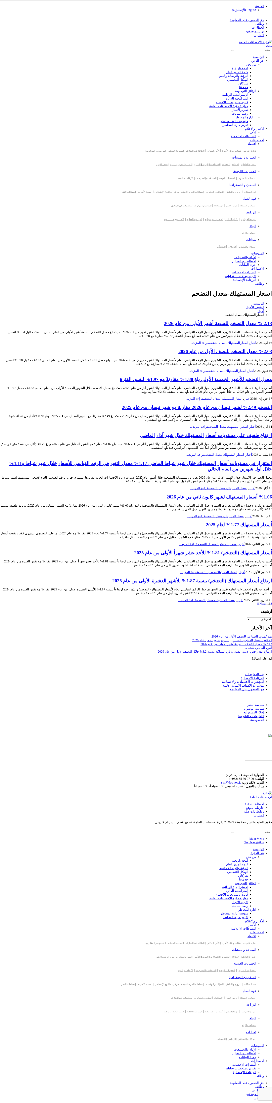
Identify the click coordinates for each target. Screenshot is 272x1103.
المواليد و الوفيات (215, 192)
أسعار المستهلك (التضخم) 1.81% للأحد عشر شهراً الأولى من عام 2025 (203, 552)
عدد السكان (250, 192)
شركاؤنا (243, 83)
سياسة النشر (255, 704)
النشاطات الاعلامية (243, 136)
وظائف (259, 23)
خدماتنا (243, 87)
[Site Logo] (255, 42)
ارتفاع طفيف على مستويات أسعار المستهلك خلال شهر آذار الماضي (206, 435)
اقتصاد (252, 143)
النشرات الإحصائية (244, 272)
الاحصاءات (257, 140)
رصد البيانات (240, 113)
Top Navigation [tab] (254, 842)
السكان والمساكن (247, 246)
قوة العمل (249, 198)
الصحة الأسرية (145, 192)
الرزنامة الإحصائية (244, 280)
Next (260, 603)
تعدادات (251, 239)
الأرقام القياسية (185, 178)
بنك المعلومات (254, 674)
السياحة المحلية (176, 150)
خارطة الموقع (255, 807)
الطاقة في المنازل (195, 150)
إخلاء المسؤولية (254, 712)
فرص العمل (232, 205)
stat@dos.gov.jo (231, 782)
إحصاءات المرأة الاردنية (192, 192)
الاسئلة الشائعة (254, 804)
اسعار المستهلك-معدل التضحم (228, 342)
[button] (269, 45)
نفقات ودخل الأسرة (231, 150)
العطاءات (258, 27)
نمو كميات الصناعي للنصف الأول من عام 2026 (241, 636)
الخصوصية (257, 720)
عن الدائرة (257, 60)
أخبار (253, 342)
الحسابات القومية (244, 171)
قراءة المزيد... (200, 342)
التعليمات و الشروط (251, 716)
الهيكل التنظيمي (237, 79)
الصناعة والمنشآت (244, 157)
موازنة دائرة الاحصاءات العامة (228, 106)
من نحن (251, 64)
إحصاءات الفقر (128, 192)
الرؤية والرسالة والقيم (233, 75)
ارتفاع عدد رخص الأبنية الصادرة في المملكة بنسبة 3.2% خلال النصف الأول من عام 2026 (215, 651)
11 (257, 603)
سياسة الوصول (254, 708)
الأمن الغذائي (213, 150)
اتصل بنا (259, 35)
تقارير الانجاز (240, 109)
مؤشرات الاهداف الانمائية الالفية (243, 685)
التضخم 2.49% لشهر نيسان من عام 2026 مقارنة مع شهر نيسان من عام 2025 (197, 407)
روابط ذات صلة (254, 811)
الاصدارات (257, 268)
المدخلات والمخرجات (206, 178)
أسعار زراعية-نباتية (214, 219)
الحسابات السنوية (247, 178)
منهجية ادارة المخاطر (234, 121)
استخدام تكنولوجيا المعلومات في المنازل (191, 205)
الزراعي (232, 246)
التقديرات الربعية (227, 178)
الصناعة (235, 164)
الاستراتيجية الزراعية (174, 219)
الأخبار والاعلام (254, 128)
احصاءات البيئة (249, 233)
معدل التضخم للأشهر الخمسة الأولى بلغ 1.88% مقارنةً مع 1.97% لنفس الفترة (196, 379)
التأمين (197, 164)
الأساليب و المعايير (244, 261)
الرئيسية (258, 57)
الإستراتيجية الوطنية (235, 94)
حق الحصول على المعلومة (247, 20)
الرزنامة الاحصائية (252, 678)
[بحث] (232, 50)
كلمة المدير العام (237, 72)
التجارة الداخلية (248, 164)
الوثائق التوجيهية (245, 91)
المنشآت (221, 246)
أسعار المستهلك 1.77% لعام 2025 (239, 524)
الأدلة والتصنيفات (245, 257)
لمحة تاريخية (240, 68)
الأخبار (252, 132)
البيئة (252, 226)
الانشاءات (215, 164)
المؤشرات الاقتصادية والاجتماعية (242, 681)
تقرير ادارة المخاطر (235, 125)
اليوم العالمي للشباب (258, 647)
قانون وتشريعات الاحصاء (232, 102)
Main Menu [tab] (256, 838)
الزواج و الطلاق (233, 192)
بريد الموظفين (255, 31)
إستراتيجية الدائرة (236, 98)
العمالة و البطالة (248, 205)
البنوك (205, 164)
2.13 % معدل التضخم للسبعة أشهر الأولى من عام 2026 (218, 323)
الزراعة (251, 212)
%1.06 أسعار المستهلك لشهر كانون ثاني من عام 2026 (219, 496)
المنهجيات (257, 253)
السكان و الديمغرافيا (242, 185)
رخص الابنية (162, 164)
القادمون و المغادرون (155, 150)
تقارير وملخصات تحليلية (240, 276)
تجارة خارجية (249, 150)
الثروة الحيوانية (248, 219)
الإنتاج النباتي (231, 219)
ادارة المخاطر (244, 117)
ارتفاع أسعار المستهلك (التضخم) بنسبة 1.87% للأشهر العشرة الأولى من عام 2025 (192, 580)
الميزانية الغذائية (194, 219)
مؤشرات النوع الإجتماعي (167, 192)
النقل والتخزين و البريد (181, 164)
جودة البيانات (247, 264)
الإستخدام (218, 205)
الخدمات (226, 164)
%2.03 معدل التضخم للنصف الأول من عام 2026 (225, 351)
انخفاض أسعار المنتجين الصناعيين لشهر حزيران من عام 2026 (232, 640)
